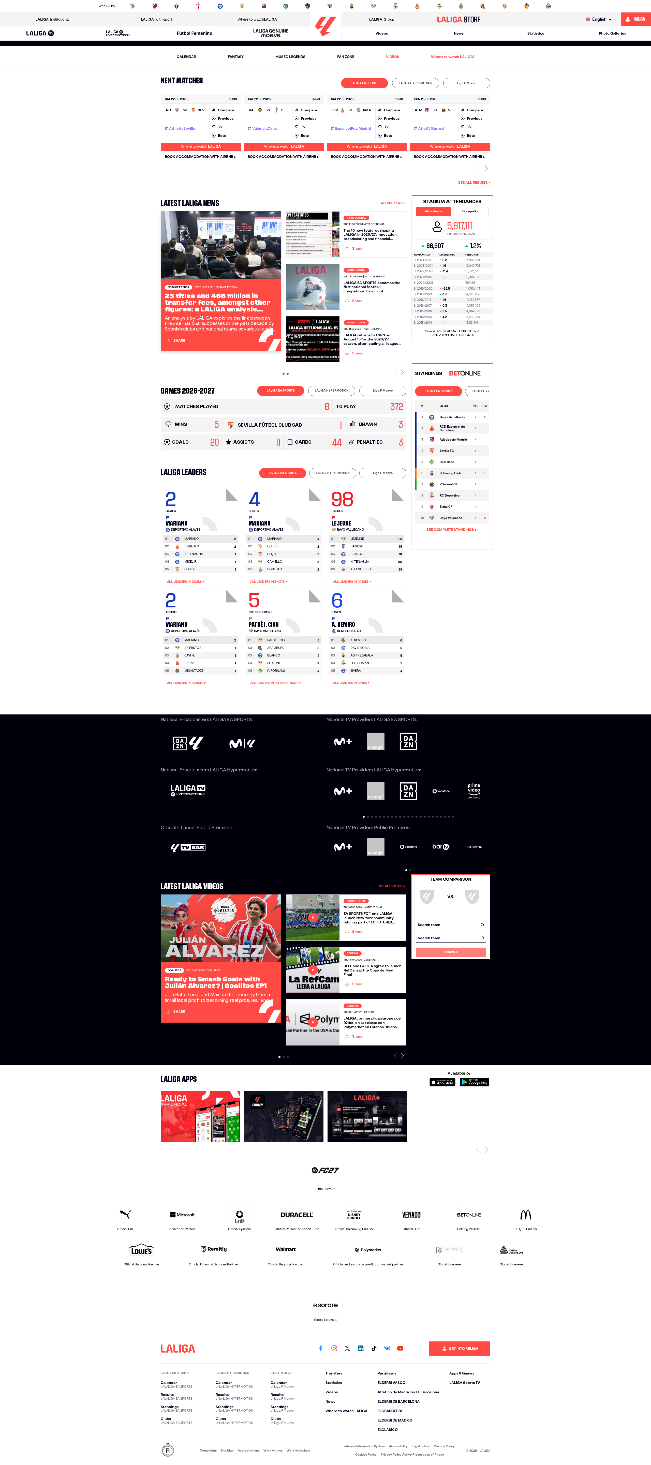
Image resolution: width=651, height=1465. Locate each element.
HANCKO (357, 546)
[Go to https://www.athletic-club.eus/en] (133, 6)
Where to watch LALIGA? (453, 57)
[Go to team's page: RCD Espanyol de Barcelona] (432, 428)
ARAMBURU (275, 647)
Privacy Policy (444, 1446)
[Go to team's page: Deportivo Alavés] (432, 417)
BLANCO (356, 554)
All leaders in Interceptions (274, 682)
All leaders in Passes (350, 581)
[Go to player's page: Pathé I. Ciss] (304, 610)
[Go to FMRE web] (168, 1450)
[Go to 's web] (465, 373)
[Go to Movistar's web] (343, 742)
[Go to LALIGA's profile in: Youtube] (400, 1348)
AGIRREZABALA (361, 655)
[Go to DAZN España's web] (408, 742)
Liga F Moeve (467, 83)
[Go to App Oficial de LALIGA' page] (200, 1116)
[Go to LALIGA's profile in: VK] (387, 1348)
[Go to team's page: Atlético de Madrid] (432, 439)
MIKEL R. (190, 561)
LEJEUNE (274, 663)
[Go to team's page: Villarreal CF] (432, 484)
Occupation (470, 211)
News (459, 33)
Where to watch (257, 19)
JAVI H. (189, 655)
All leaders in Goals (184, 581)
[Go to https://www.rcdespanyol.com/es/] (417, 6)
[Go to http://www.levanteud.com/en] (308, 6)
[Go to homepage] (326, 38)
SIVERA (355, 670)
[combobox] (451, 924)
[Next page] (486, 1149)
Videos (382, 33)
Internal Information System (364, 1446)
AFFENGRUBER (361, 569)
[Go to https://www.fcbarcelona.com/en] (264, 6)
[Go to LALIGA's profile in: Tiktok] (373, 1348)
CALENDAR (186, 57)
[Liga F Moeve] (194, 33)
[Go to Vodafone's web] (408, 847)
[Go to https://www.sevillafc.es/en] (505, 6)
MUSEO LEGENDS (290, 57)
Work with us (273, 1450)
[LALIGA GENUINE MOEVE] (271, 33)
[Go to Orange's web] (375, 742)
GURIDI (189, 569)
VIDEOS (392, 57)
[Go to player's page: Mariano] (221, 509)
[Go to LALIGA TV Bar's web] (188, 849)
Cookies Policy (366, 1454)
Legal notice (421, 1446)
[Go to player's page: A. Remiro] (387, 610)
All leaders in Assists (185, 682)
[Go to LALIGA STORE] (458, 19)
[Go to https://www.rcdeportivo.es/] (395, 6)
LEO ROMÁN (359, 663)
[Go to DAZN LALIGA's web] (188, 744)
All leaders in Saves (350, 682)
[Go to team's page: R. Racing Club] (432, 473)
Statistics (535, 33)
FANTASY (236, 57)
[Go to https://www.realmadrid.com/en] (461, 6)
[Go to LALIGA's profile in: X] (347, 1348)
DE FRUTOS (192, 647)
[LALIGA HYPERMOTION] (118, 33)
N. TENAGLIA (193, 554)
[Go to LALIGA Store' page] (367, 1116)
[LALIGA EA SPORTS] (40, 33)
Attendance (433, 211)
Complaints (208, 1450)
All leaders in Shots (267, 581)
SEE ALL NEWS (391, 202)
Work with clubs (298, 1450)
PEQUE (272, 554)
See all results (473, 183)
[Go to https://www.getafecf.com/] (286, 6)
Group (381, 19)
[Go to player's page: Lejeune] (387, 509)
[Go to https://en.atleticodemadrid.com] (154, 6)
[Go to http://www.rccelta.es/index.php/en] (198, 6)
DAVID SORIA (359, 647)
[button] (40, 33)
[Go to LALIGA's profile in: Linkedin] (360, 1348)
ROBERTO (191, 546)
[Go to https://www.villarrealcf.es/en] (548, 6)
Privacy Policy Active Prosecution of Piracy (412, 1454)
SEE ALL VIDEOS (390, 886)
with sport (156, 19)
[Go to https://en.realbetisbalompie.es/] (439, 6)
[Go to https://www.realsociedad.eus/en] (483, 6)
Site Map (227, 1450)
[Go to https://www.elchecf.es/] (242, 6)
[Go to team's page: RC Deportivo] (432, 495)
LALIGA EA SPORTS (364, 83)
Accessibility (398, 1446)
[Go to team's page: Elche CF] (432, 507)
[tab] (364, 83)
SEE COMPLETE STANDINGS (450, 530)
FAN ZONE (345, 57)
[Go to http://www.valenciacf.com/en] (526, 6)
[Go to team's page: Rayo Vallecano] (432, 518)
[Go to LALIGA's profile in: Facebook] (321, 1348)
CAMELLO (274, 561)
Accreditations (248, 1450)
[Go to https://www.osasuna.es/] (176, 6)
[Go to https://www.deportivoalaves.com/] (220, 6)
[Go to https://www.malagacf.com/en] (330, 6)
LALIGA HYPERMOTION (416, 83)
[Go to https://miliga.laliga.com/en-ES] (636, 19)
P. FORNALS (276, 670)
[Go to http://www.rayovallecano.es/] (373, 6)
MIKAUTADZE (193, 670)
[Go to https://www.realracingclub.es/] (352, 6)
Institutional (52, 19)
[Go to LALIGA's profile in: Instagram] (334, 1348)
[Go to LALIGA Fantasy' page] (283, 1116)
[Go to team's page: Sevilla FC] (432, 451)
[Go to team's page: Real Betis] (432, 462)
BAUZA (189, 663)
